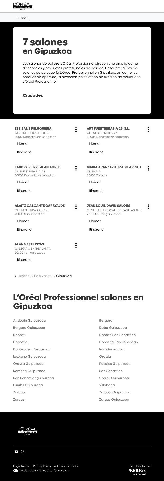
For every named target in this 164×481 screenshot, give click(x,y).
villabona (107, 385)
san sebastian (111, 371)
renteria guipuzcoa (29, 371)
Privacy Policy (42, 466)
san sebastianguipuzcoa (33, 378)
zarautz (19, 392)
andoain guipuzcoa (29, 320)
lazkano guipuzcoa (29, 356)
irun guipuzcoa (111, 349)
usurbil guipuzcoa (28, 385)
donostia (20, 342)
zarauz (18, 399)
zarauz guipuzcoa (114, 399)
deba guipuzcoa (113, 328)
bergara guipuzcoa (29, 328)
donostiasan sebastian (32, 349)
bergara (105, 320)
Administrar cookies (67, 466)
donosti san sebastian (117, 335)
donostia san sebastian (118, 342)
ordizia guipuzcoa (28, 364)
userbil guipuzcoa (114, 378)
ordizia (105, 356)
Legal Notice (21, 466)
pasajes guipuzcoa (115, 364)
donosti (19, 335)
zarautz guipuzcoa (114, 392)
